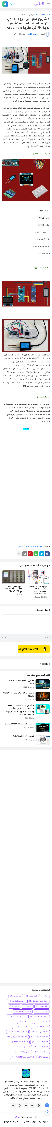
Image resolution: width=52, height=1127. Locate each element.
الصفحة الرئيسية (43, 15)
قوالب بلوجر (25, 1022)
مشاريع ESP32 (40, 1042)
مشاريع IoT (41, 1047)
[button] (48, 4)
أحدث (46, 638)
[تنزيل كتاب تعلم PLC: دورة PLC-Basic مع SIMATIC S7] (13, 577)
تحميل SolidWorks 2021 (23, 736)
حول (34, 1122)
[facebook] (38, 1105)
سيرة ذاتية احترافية (17, 1017)
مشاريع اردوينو (24, 547)
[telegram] (13, 1105)
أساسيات (15, 996)
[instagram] (19, 1105)
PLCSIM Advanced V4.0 (23, 1057)
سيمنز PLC (42, 1022)
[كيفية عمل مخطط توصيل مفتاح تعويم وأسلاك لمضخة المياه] (38, 577)
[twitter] (32, 1105)
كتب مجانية (41, 1027)
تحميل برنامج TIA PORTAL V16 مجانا (20, 682)
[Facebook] (47, 553)
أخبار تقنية (31, 996)
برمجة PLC (41, 1011)
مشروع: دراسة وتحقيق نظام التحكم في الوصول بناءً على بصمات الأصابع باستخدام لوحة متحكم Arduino (20, 710)
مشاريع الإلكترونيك (17, 1032)
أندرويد (27, 1006)
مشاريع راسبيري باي (17, 1037)
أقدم (5, 638)
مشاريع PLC (41, 1052)
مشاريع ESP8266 (19, 1042)
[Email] (24, 553)
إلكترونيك (42, 1006)
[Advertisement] (26, 867)
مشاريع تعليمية (39, 1037)
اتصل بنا (25, 1122)
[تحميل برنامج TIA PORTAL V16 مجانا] (43, 684)
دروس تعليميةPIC (39, 1017)
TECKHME (45, 664)
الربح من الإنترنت (17, 1001)
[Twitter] (41, 553)
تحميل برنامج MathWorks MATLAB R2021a (18, 694)
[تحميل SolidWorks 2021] (43, 740)
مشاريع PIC (23, 1047)
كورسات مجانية (22, 1027)
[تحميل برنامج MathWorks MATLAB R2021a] (43, 696)
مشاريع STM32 (22, 1052)
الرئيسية (43, 1122)
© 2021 (16, 1117)
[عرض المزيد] (19, 553)
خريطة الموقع (11, 1122)
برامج (14, 1006)
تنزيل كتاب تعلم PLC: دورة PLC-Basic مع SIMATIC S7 (13, 589)
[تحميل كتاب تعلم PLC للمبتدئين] (43, 727)
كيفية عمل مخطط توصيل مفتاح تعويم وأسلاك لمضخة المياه (38, 590)
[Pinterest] (30, 553)
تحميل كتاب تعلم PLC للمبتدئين (19, 724)
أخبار (44, 996)
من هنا (26, 429)
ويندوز (43, 1057)
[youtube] (26, 1105)
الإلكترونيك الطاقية (38, 1001)
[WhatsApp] (36, 553)
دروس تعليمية (28, 15)
